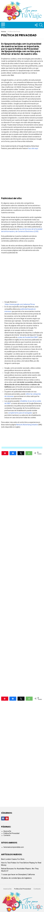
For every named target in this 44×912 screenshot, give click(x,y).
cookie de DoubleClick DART (28, 337)
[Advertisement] (22, 174)
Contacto (7, 835)
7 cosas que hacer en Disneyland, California (18, 874)
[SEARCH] (41, 25)
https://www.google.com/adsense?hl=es (20, 304)
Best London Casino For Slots (12, 859)
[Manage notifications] (38, 907)
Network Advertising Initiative (27, 425)
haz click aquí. (33, 148)
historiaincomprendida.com (14, 847)
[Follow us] (36, 25)
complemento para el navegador (20, 413)
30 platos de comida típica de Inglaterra (16, 878)
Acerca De (7, 831)
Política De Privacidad (11, 833)
